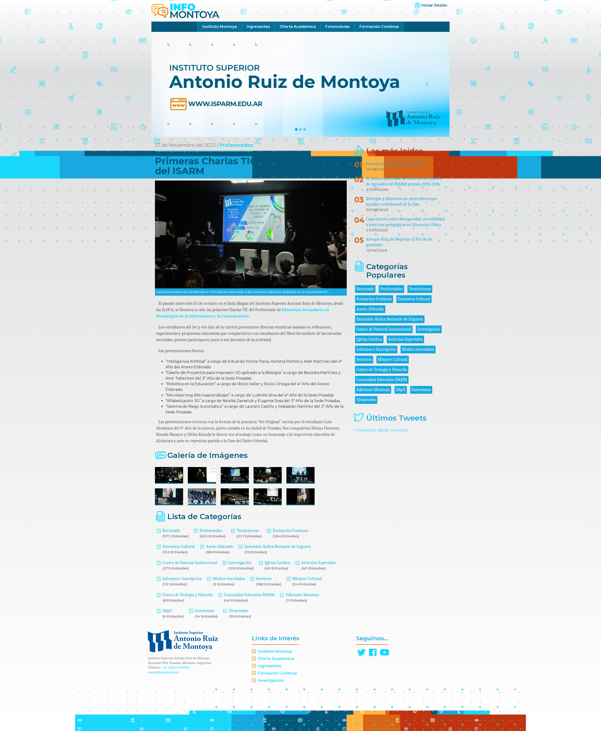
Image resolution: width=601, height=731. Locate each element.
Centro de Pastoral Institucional (189, 562)
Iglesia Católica (277, 562)
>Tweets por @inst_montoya (381, 430)
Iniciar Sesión (434, 5)
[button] (173, 84)
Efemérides (238, 610)
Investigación (239, 562)
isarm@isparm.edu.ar (163, 672)
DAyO (167, 610)
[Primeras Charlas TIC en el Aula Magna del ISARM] (169, 475)
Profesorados (236, 145)
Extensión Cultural (178, 546)
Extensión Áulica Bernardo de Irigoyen (277, 546)
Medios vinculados (229, 578)
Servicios (263, 578)
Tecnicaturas (248, 530)
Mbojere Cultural (307, 578)
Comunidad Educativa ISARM (249, 594)
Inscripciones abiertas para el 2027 (395, 163)
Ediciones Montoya (302, 594)
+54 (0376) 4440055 (176, 667)
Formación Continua (379, 26)
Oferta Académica (298, 26)
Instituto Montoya (219, 26)
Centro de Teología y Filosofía (187, 594)
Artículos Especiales (318, 562)
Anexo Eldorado (219, 546)
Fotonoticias (337, 26)
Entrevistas (204, 610)
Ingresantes (258, 26)
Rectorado (171, 530)
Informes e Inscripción (182, 578)
